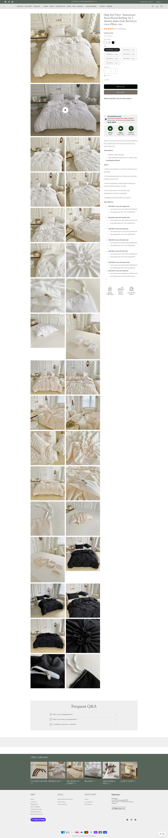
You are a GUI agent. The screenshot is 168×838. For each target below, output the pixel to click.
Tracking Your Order (36, 809)
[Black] (113, 42)
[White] (105, 42)
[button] (38, 6)
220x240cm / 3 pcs (112, 58)
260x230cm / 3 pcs (112, 63)
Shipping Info (34, 804)
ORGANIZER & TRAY (109, 782)
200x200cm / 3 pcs (112, 54)
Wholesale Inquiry (36, 811)
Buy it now (120, 92)
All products (88, 804)
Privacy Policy (61, 802)
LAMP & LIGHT (127, 781)
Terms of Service (62, 804)
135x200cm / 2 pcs (112, 50)
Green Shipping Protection (65, 799)
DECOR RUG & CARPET (73, 782)
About (32, 799)
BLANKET (89, 781)
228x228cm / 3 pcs (129, 58)
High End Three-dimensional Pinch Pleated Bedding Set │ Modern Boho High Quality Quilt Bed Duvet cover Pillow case (120, 143)
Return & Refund (35, 807)
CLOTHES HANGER (39, 781)
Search (86, 799)
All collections (89, 802)
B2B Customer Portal (37, 814)
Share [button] (107, 80)
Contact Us (34, 802)
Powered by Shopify (91, 836)
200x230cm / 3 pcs (129, 54)
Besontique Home (80, 836)
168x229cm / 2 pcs (129, 50)
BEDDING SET (54, 781)
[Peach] (109, 42)
